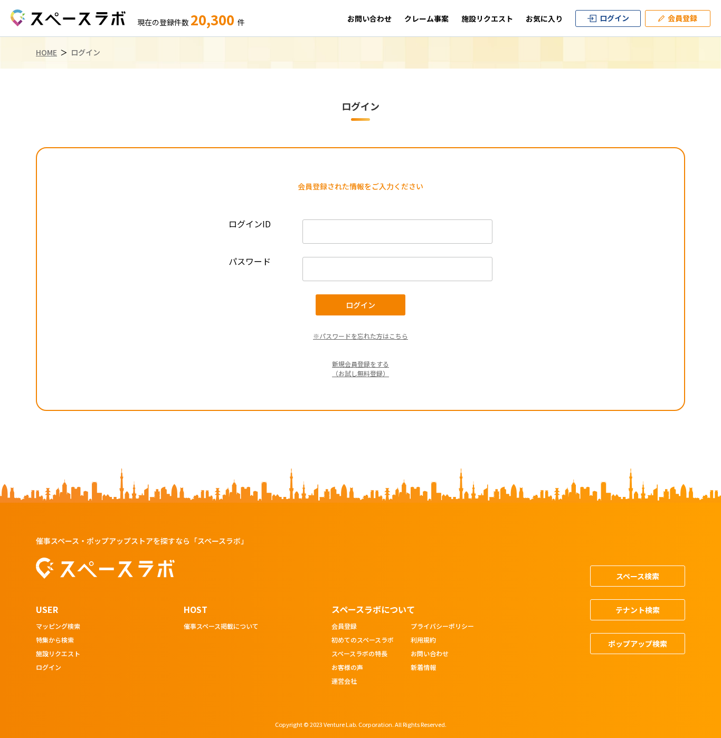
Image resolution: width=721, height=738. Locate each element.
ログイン (48, 668)
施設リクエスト (487, 18)
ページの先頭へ (682, 729)
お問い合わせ (369, 18)
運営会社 (344, 681)
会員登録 (344, 626)
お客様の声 (347, 668)
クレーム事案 (426, 18)
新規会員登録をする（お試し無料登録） (360, 368)
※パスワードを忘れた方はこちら (360, 335)
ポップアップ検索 (637, 643)
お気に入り (544, 18)
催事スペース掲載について (221, 626)
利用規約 (423, 640)
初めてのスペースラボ (362, 640)
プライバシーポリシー (442, 626)
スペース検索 (637, 576)
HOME (46, 52)
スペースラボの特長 (359, 654)
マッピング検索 (58, 626)
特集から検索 (55, 640)
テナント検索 (637, 610)
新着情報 (423, 668)
